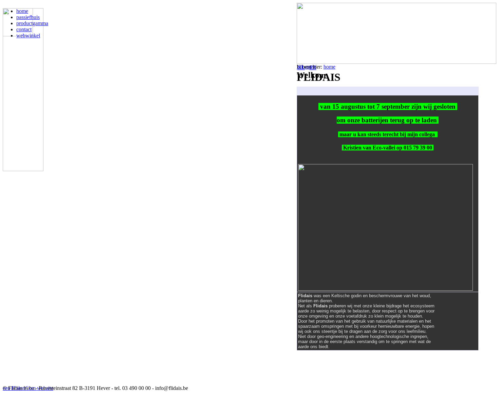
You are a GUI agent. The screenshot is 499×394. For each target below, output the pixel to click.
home (329, 67)
